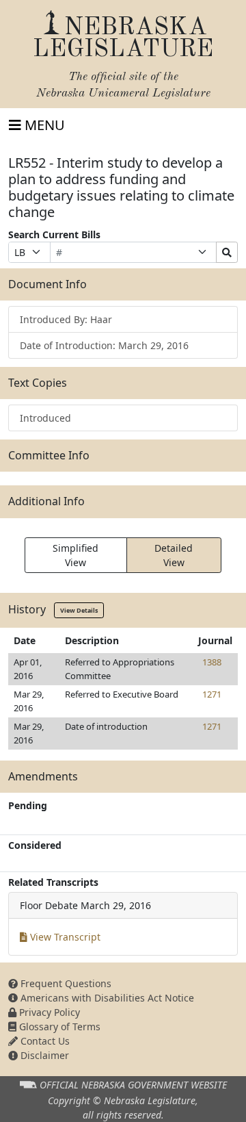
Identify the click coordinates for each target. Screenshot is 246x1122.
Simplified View (75, 555)
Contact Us (44, 1040)
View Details (79, 610)
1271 (211, 694)
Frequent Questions (64, 983)
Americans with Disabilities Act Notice (106, 997)
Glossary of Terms (58, 1026)
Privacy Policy (48, 1012)
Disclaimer (43, 1055)
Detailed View (173, 555)
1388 (211, 662)
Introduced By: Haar (66, 319)
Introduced (45, 417)
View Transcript (63, 936)
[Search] (227, 252)
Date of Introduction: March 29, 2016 (104, 345)
